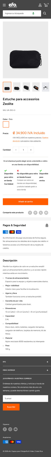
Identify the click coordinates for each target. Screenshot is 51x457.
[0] (46, 5)
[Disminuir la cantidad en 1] (16, 150)
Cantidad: (7, 150)
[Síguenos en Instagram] (10, 429)
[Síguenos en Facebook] (5, 429)
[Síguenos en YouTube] (16, 429)
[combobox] (22, 13)
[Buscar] (44, 13)
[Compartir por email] (46, 213)
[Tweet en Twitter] (41, 213)
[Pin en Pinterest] (35, 213)
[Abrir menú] (4, 5)
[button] (33, 13)
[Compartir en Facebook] (30, 213)
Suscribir (11, 407)
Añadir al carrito (25, 201)
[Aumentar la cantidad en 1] (31, 150)
